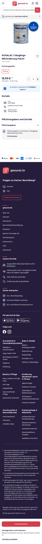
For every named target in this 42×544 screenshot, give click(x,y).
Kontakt (10, 187)
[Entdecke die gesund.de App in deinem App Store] (9, 320)
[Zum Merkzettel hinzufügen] (37, 56)
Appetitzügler (27, 383)
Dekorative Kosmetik (11, 398)
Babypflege (26, 355)
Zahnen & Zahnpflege (30, 362)
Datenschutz (8, 242)
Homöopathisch (9, 417)
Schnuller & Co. (27, 358)
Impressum (7, 250)
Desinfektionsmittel (29, 429)
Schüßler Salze (8, 424)
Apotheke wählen (21, 16)
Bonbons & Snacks (29, 387)
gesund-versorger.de (11, 233)
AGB (4, 246)
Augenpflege (8, 388)
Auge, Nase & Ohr (9, 353)
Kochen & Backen (28, 403)
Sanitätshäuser (8, 238)
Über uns (6, 213)
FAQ (8, 191)
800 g (5, 71)
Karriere (6, 217)
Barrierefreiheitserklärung (13, 225)
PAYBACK (6, 229)
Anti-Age (6, 385)
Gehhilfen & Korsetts (30, 438)
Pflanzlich (6, 420)
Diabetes (6, 363)
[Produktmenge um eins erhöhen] (37, 79)
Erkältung (6, 367)
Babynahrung (27, 351)
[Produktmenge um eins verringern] (28, 79)
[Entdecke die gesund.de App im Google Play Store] (23, 320)
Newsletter (7, 221)
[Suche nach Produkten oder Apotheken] (37, 10)
